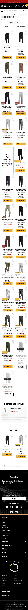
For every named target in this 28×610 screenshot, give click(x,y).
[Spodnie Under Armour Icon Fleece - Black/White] (7, 98)
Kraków (3, 583)
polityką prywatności (16, 495)
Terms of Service (16, 609)
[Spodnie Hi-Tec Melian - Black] (21, 38)
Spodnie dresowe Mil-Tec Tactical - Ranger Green (7, 76)
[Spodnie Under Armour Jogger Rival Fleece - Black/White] (21, 241)
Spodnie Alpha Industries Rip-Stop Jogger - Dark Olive (7, 356)
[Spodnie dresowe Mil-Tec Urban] (8, 294)
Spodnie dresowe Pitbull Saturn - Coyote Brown (20, 76)
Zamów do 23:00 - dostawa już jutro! (10, 1)
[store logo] (6, 6)
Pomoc (3, 522)
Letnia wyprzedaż (18, 444)
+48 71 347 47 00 (5, 595)
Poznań (15, 575)
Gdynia (3, 578)
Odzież (7, 14)
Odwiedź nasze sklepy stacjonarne (14, 562)
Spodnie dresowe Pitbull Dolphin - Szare (7, 133)
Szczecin (16, 578)
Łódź (3, 585)
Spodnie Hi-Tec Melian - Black (20, 46)
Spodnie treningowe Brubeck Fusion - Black (7, 190)
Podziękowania (5, 535)
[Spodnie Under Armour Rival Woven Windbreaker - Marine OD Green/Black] (8, 267)
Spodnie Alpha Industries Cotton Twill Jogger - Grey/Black (21, 133)
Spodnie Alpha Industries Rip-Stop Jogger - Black (20, 220)
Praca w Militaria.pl (6, 532)
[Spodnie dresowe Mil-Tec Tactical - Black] (7, 38)
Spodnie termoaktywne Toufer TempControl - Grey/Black (20, 303)
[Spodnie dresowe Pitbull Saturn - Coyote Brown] (21, 68)
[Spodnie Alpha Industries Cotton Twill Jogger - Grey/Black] (21, 124)
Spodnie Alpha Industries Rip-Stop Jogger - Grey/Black (20, 329)
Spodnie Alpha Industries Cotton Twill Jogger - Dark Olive (21, 356)
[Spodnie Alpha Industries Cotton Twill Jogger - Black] (21, 181)
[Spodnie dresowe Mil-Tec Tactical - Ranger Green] (7, 68)
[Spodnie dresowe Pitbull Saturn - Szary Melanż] (21, 267)
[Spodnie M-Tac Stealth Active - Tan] (8, 211)
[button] (12, 31)
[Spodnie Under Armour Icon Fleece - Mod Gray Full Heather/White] (21, 98)
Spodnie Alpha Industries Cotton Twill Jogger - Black (21, 190)
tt (9, 512)
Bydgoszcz (4, 575)
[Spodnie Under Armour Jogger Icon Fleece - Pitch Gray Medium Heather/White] (8, 378)
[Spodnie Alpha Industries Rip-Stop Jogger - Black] (21, 211)
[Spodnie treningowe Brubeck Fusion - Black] (8, 181)
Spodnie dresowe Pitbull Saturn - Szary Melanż (20, 276)
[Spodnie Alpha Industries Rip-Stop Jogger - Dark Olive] (8, 347)
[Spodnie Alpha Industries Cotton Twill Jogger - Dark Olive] (21, 347)
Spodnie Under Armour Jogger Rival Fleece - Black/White (20, 250)
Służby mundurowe (6, 530)
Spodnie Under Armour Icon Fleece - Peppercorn (8, 250)
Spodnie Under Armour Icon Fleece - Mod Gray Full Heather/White (21, 106)
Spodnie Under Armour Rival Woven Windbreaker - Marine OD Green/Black (7, 276)
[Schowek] (19, 6)
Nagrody (4, 538)
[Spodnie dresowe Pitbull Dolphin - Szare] (8, 124)
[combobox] (15, 11)
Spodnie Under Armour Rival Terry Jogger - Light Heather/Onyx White (7, 329)
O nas (3, 520)
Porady (4, 552)
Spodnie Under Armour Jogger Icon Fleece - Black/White (20, 163)
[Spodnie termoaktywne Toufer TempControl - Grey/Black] (21, 294)
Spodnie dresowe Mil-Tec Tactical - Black (7, 46)
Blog (16, 512)
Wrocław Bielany (17, 585)
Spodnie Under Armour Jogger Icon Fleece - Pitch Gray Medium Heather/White (7, 387)
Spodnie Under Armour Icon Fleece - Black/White (7, 106)
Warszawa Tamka (17, 583)
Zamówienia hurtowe (6, 527)
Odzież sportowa (14, 14)
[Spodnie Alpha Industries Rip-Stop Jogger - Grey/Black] (21, 320)
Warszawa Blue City (18, 580)
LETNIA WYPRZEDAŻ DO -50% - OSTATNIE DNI (14, 2)
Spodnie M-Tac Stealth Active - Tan (7, 220)
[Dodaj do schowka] (12, 436)
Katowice (4, 580)
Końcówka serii (18, 445)
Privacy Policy (8, 609)
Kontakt (4, 525)
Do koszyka (8, 454)
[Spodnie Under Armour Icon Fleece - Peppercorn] (8, 241)
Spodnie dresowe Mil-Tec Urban (8, 302)
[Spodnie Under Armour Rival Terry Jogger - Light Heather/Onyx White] (8, 320)
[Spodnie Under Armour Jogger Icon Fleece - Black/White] (20, 154)
